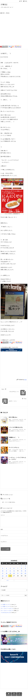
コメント (3, 515)
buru (25, 379)
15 (21, 571)
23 (25, 573)
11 (6, 571)
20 (14, 573)
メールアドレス (4, 535)
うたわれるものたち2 (5, 612)
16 (25, 571)
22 (21, 573)
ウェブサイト (4, 541)
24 (2, 576)
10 (2, 571)
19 (10, 573)
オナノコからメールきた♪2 (7, 608)
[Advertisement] (14, 30)
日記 (8, 13)
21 (17, 573)
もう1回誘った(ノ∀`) (5, 604)
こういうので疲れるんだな (16, 427)
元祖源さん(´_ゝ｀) (14, 437)
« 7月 (7, 580)
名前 (2, 529)
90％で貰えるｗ (13, 417)
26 (10, 576)
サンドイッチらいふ (14, 447)
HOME (3, 13)
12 (10, 571)
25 (6, 576)
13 (14, 571)
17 (2, 573)
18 (6, 573)
